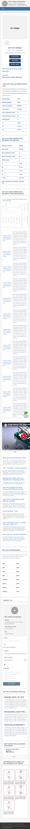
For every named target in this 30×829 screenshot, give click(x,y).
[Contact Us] (26, 414)
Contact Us (10, 824)
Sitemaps (21, 824)
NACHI (4, 587)
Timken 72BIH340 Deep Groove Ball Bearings (7, 285)
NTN (4, 572)
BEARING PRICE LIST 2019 (14, 697)
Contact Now (15, 57)
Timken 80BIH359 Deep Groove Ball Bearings (7, 332)
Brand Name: (6, 99)
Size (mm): (5, 109)
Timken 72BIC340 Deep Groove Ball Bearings (7, 410)
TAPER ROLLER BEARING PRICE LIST (15, 725)
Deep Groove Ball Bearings (17, 12)
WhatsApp (15, 60)
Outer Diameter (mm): (9, 116)
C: (2, 174)
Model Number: (7, 102)
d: (2, 123)
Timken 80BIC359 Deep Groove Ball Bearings (7, 394)
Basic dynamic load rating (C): (10, 182)
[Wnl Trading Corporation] (5, 3)
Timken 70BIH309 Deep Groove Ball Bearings (7, 238)
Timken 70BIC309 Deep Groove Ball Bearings (7, 379)
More (14, 757)
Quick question (8, 657)
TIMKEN (5, 580)
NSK (4, 564)
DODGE (5, 591)
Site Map (16, 824)
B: (3, 130)
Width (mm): (6, 119)
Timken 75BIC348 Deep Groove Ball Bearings (7, 363)
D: (3, 126)
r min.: (4, 178)
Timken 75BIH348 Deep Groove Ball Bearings (7, 269)
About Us (4, 824)
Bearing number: (7, 106)
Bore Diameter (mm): (8, 112)
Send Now (11, 684)
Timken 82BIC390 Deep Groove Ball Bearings (7, 316)
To (5, 644)
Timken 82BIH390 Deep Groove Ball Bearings (7, 254)
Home (2, 12)
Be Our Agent (15, 64)
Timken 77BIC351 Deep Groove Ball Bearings (7, 347)
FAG (4, 576)
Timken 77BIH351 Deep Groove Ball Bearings (7, 301)
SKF (4, 568)
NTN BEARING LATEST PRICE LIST (15, 53)
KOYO (4, 583)
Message (6, 668)
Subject (6, 651)
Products (7, 12)
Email (5, 638)
